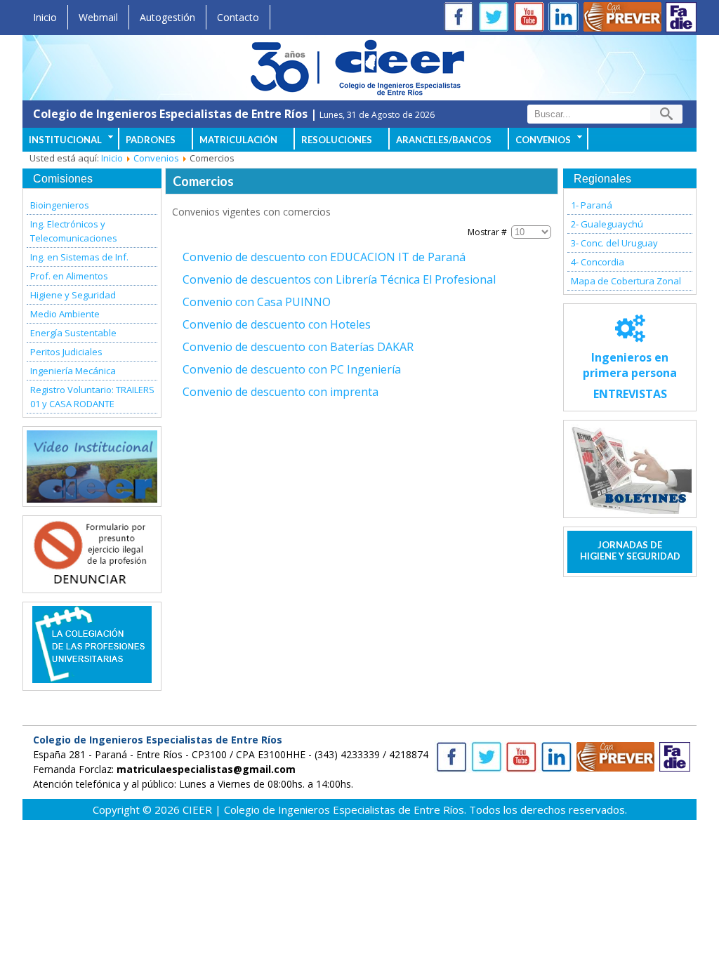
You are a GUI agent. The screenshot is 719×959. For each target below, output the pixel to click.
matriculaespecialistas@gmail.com (206, 769)
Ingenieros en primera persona (630, 376)
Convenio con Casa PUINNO (257, 302)
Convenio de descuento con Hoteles (277, 324)
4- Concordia (597, 262)
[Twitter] (496, 18)
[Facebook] (461, 18)
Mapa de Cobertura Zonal (626, 281)
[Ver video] (92, 466)
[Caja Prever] (622, 18)
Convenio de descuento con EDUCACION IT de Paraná (324, 257)
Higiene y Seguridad (73, 295)
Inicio (45, 17)
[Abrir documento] (92, 679)
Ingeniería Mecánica (73, 370)
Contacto (238, 17)
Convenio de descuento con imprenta (280, 391)
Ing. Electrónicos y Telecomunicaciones (73, 231)
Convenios (156, 158)
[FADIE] (681, 17)
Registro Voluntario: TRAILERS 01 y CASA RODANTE (92, 396)
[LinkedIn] (566, 18)
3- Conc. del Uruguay (614, 243)
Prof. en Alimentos (69, 276)
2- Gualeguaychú (607, 224)
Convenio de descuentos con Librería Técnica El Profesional (339, 279)
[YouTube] (531, 18)
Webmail (98, 17)
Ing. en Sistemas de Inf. (79, 257)
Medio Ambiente (65, 313)
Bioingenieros (59, 205)
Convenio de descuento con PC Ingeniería (292, 369)
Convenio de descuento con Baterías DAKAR (298, 347)
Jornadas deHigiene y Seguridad (630, 550)
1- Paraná (591, 205)
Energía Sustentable (73, 332)
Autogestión (167, 17)
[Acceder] (92, 581)
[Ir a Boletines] (629, 469)
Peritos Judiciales (66, 351)
